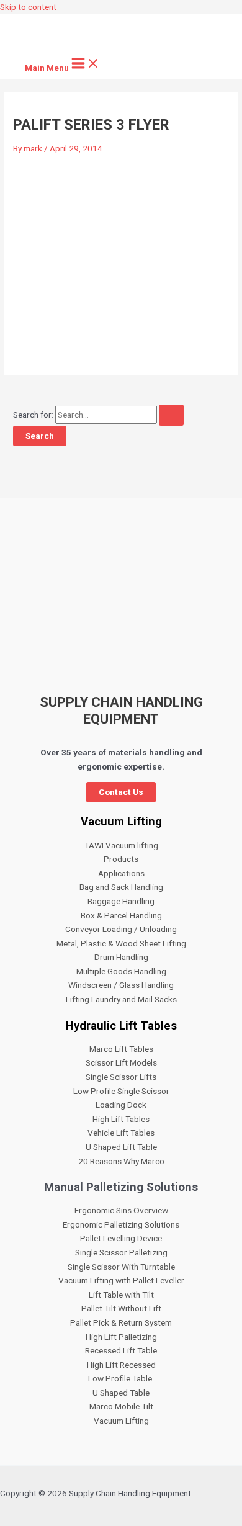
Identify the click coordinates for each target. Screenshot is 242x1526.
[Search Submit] (171, 415)
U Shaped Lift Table (121, 1147)
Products (121, 859)
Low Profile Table (121, 1378)
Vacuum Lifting (121, 1420)
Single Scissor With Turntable (121, 1267)
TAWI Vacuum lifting (121, 845)
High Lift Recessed (121, 1365)
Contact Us (121, 792)
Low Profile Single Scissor (121, 1091)
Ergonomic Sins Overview (121, 1210)
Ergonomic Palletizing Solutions (121, 1224)
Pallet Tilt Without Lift (121, 1308)
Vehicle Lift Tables (121, 1133)
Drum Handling (121, 957)
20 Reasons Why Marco (121, 1161)
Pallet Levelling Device (121, 1238)
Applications (121, 873)
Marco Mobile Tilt (121, 1406)
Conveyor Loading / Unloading (121, 929)
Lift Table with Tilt (121, 1294)
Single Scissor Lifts (121, 1077)
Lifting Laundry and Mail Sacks (121, 999)
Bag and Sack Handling (121, 887)
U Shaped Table (121, 1393)
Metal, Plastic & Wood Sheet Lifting (121, 943)
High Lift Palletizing (121, 1337)
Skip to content (28, 7)
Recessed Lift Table (121, 1350)
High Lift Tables (121, 1119)
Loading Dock (121, 1105)
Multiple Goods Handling (121, 971)
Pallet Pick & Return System (121, 1322)
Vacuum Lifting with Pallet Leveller (121, 1280)
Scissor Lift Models (121, 1062)
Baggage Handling (121, 901)
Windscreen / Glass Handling (121, 985)
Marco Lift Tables (121, 1049)
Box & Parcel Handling (121, 915)
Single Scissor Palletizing (121, 1252)
